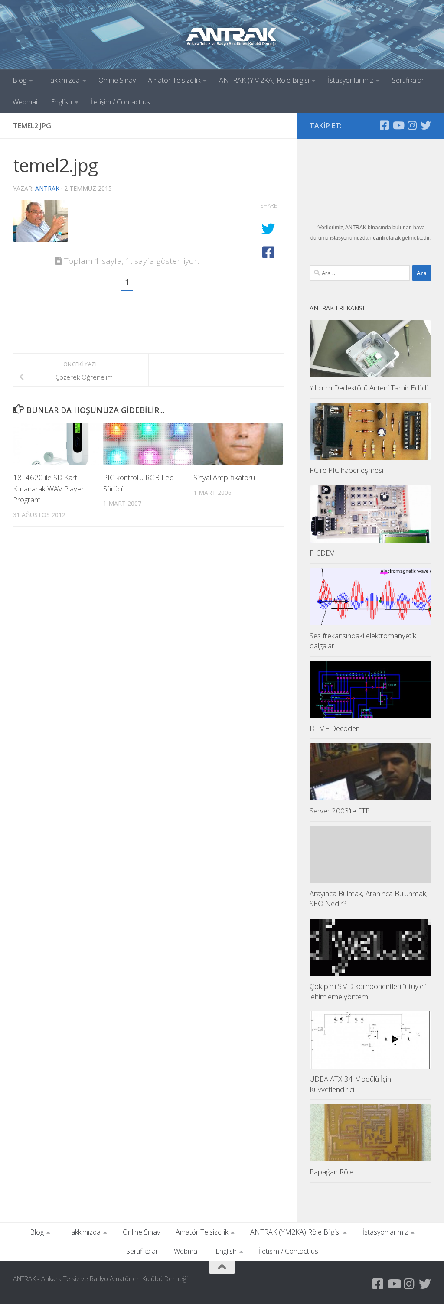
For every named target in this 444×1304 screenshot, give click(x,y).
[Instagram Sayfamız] (412, 125)
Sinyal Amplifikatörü (224, 477)
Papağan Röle (331, 1172)
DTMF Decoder (334, 728)
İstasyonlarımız (350, 80)
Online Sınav (117, 80)
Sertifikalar (408, 80)
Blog (19, 80)
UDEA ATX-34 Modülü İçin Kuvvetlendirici (350, 1084)
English (61, 102)
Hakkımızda (62, 80)
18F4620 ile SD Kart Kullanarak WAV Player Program (48, 488)
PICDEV (322, 553)
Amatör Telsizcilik (174, 80)
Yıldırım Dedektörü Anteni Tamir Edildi (369, 388)
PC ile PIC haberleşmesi (346, 470)
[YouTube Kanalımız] (398, 125)
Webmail (26, 102)
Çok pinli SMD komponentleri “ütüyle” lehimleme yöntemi (368, 991)
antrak (47, 188)
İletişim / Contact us (120, 102)
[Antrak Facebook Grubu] (384, 125)
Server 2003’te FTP (340, 811)
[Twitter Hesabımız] (426, 125)
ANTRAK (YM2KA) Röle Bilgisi (264, 80)
